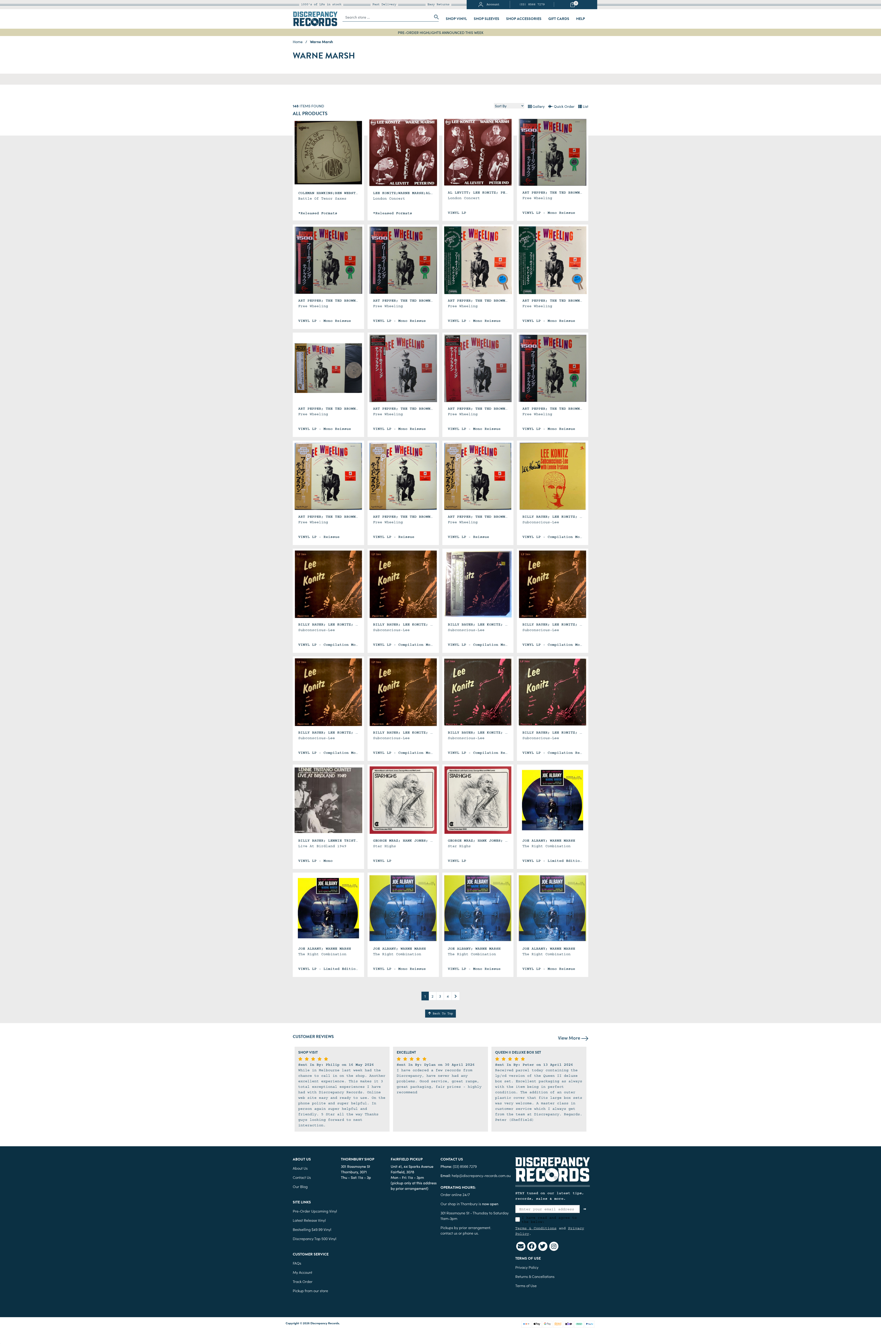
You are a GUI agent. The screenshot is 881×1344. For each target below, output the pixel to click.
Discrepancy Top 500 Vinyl (314, 1238)
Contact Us (302, 1177)
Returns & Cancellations (535, 1276)
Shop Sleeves (486, 19)
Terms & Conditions (536, 1228)
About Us (300, 1168)
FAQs (297, 1263)
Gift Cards (558, 19)
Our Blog (300, 1186)
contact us (448, 1232)
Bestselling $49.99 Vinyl (312, 1229)
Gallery (538, 106)
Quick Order (563, 106)
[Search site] (435, 17)
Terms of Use (526, 1285)
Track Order (302, 1281)
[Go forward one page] (456, 996)
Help (580, 19)
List (585, 106)
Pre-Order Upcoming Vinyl (315, 1210)
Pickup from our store (310, 1290)
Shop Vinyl (456, 19)
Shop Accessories (523, 19)
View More (569, 1037)
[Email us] (520, 1246)
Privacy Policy (526, 1267)
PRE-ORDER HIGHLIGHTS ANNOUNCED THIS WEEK (440, 32)
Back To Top (442, 1013)
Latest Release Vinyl (309, 1220)
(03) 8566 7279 (532, 4)
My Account (302, 1272)
